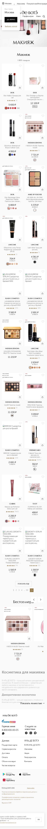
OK (39, 819)
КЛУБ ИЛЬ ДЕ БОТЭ (32, 745)
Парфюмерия (28, 16)
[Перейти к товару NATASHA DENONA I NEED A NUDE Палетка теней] (34, 137)
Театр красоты (30, 757)
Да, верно (11, 19)
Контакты (28, 761)
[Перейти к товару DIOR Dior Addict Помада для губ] (12, 86)
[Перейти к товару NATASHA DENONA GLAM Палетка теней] (12, 395)
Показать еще (23, 584)
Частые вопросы (8, 766)
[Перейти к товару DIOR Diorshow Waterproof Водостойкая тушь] (12, 137)
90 (27, 590)
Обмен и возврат (9, 761)
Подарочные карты (9, 745)
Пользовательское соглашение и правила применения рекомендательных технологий (18, 798)
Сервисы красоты (9, 749)
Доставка (6, 753)
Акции (26, 753)
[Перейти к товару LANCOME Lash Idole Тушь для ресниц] (34, 240)
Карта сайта (30, 788)
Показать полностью (31, 703)
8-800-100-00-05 (10, 730)
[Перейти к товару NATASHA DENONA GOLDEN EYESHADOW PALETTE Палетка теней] (12, 344)
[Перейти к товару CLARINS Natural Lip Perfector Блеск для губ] (12, 499)
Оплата (5, 757)
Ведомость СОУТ (6, 803)
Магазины (21, 4)
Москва (8, 4)
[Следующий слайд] (40, 599)
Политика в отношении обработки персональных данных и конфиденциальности (19, 793)
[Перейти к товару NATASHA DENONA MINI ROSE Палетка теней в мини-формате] (34, 395)
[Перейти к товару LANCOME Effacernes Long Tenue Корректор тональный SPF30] (12, 240)
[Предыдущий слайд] (34, 599)
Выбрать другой (11, 26)
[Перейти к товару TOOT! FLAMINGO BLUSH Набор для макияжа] (34, 499)
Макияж (39, 16)
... (24, 590)
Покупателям (32, 4)
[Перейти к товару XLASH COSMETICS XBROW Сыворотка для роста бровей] (12, 446)
